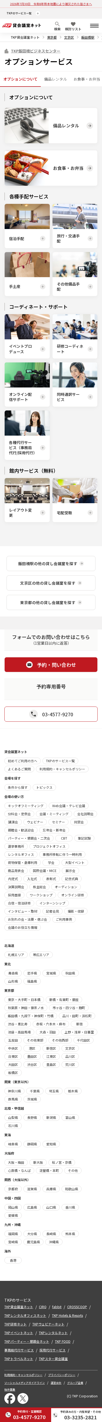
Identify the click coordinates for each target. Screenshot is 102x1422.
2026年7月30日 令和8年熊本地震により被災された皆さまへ (51, 4)
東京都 (52, 37)
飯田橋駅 (87, 37)
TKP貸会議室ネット (25, 37)
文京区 (69, 37)
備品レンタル (55, 79)
